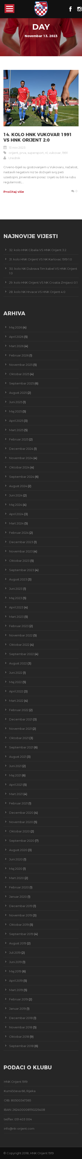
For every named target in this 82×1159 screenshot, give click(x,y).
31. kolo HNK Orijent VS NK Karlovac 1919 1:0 (40, 259)
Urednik (14, 158)
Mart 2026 (16, 346)
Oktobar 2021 (19, 738)
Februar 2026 (19, 355)
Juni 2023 (16, 588)
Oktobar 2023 (19, 560)
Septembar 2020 (21, 840)
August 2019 (17, 943)
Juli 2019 (15, 952)
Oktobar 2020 (19, 831)
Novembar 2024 (21, 458)
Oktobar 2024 (19, 467)
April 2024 (16, 514)
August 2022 (18, 663)
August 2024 (18, 486)
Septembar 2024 (21, 476)
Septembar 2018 (21, 1046)
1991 (65, 153)
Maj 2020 (15, 868)
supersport (36, 153)
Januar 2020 (18, 896)
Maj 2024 (15, 504)
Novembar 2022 (21, 635)
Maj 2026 (15, 327)
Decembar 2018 (21, 1018)
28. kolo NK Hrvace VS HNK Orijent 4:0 (37, 292)
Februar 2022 (18, 710)
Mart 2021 (16, 794)
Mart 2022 (16, 700)
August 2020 (18, 850)
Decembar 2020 (21, 812)
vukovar (55, 153)
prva (23, 153)
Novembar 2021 (20, 728)
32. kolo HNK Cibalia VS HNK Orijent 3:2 (37, 250)
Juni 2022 (15, 672)
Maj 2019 (15, 971)
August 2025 (18, 392)
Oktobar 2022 (19, 644)
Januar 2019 (17, 1008)
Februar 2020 (19, 887)
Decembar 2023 (21, 542)
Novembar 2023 (21, 551)
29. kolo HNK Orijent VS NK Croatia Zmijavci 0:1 (43, 282)
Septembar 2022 (21, 654)
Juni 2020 (16, 859)
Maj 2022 (15, 682)
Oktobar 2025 (19, 374)
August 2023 (18, 579)
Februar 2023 (19, 626)
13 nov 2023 (17, 147)
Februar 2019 (18, 999)
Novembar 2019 (20, 915)
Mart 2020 (16, 878)
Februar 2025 (18, 439)
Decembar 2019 (21, 906)
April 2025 (16, 420)
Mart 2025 (16, 430)
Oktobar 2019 (19, 924)
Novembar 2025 (21, 364)
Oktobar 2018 (19, 1036)
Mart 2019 (16, 990)
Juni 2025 (15, 402)
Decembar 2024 (21, 448)
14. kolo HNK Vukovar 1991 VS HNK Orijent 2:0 (37, 137)
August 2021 (17, 756)
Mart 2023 (16, 616)
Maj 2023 (15, 598)
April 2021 (16, 784)
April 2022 (16, 691)
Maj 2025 (15, 411)
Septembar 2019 (21, 934)
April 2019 (16, 980)
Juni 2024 (16, 495)
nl (46, 153)
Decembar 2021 (20, 719)
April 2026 (16, 336)
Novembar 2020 (21, 822)
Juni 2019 (15, 962)
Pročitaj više (13, 191)
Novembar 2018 (20, 1027)
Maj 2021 (15, 775)
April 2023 (16, 607)
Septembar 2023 (21, 570)
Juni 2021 (15, 766)
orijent (13, 153)
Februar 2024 (19, 532)
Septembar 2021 (21, 747)
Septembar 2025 (21, 383)
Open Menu (9, 8)
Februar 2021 (18, 803)
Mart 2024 (16, 523)
